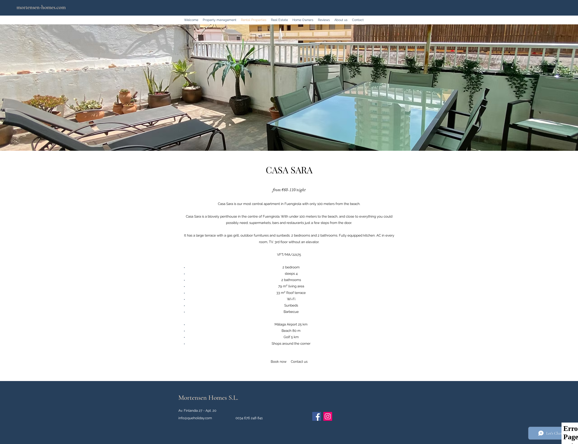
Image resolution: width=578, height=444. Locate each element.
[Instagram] (327, 416)
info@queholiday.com (195, 418)
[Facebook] (316, 416)
